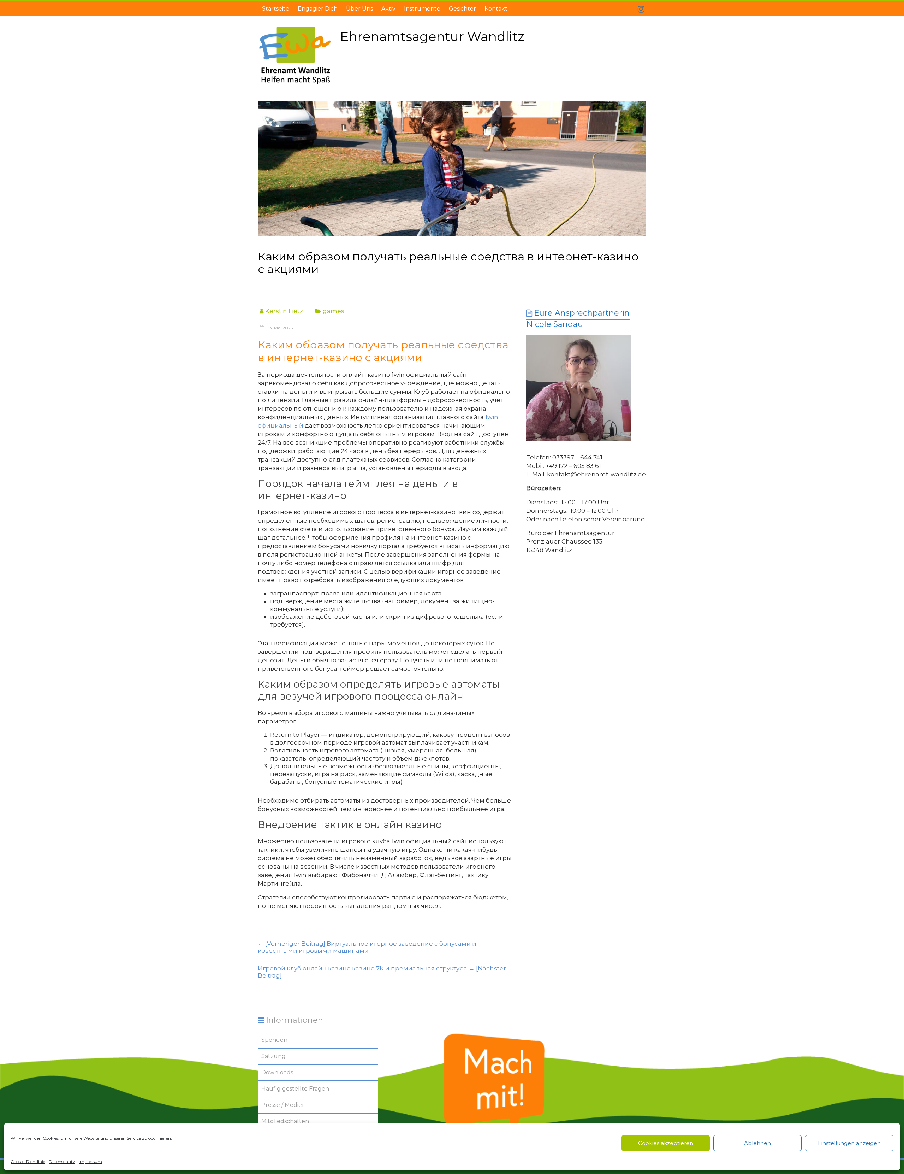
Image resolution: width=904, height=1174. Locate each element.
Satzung (273, 1056)
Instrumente (422, 8)
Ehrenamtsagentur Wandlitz (432, 36)
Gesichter (462, 8)
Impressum (90, 1161)
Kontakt (495, 8)
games (333, 311)
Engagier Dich (318, 8)
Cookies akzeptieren (665, 1143)
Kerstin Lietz (284, 311)
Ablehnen (757, 1143)
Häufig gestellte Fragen (295, 1088)
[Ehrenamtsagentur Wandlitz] (452, 168)
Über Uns (359, 8)
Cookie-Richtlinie (28, 1161)
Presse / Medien (283, 1105)
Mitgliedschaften (285, 1121)
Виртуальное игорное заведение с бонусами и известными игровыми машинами (367, 947)
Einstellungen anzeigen (849, 1143)
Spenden (274, 1040)
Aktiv (388, 8)
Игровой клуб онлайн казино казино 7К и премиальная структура (382, 972)
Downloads (277, 1072)
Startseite (275, 8)
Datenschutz (62, 1161)
